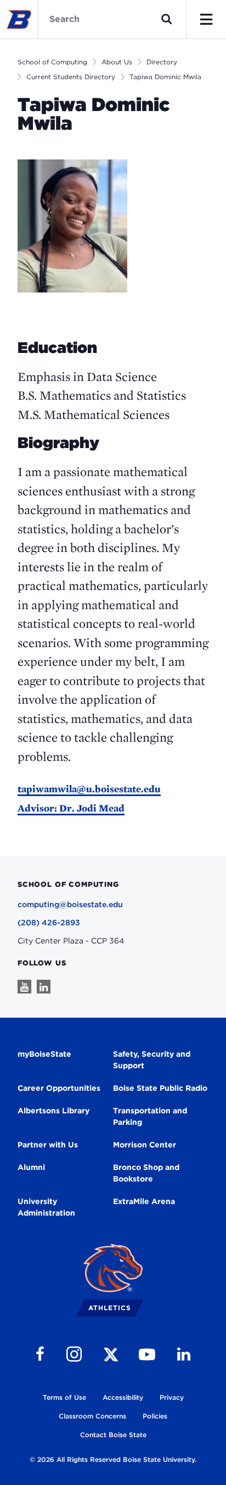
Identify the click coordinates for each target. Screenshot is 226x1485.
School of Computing (52, 62)
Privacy (172, 1397)
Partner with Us (48, 1144)
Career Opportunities (59, 1088)
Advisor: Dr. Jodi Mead (71, 808)
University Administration (46, 1207)
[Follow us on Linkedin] (43, 986)
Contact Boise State (113, 1435)
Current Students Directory (70, 77)
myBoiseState (44, 1054)
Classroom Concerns (92, 1416)
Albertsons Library (53, 1110)
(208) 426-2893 (49, 922)
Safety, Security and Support (151, 1060)
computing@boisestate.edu (70, 904)
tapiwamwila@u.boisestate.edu (89, 788)
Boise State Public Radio (160, 1088)
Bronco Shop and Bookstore (146, 1173)
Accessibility (123, 1397)
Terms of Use (64, 1397)
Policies (155, 1416)
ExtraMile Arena (144, 1201)
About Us (116, 62)
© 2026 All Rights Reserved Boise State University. (113, 1459)
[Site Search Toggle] (167, 19)
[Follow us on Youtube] (24, 986)
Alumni (31, 1167)
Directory (161, 62)
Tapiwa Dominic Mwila (165, 77)
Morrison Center (144, 1144)
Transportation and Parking (150, 1116)
